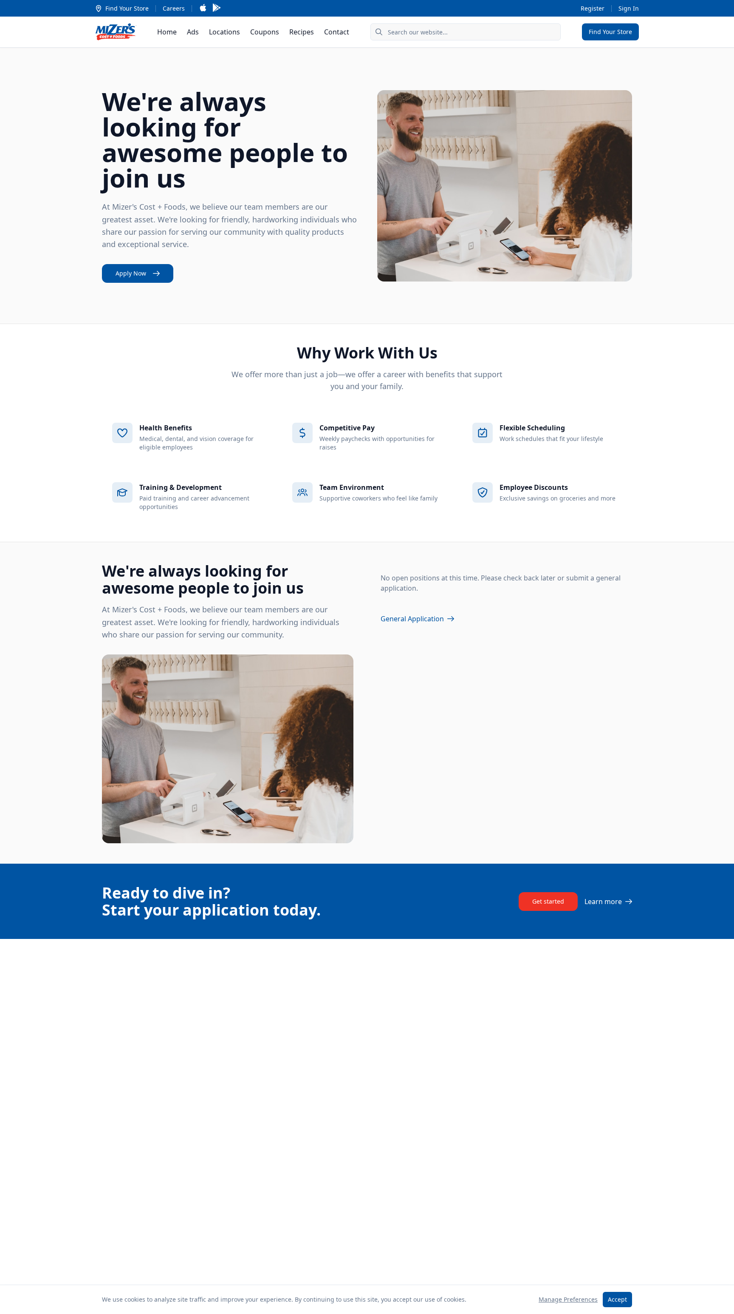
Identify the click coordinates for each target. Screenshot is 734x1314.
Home (167, 32)
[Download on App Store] (203, 8)
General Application (412, 618)
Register (592, 8)
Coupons (264, 32)
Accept (617, 1299)
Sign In (628, 8)
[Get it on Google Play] (216, 8)
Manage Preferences (568, 1299)
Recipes (301, 32)
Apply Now (131, 273)
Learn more (603, 901)
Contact (336, 32)
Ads (193, 32)
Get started (548, 901)
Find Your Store (127, 8)
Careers (174, 8)
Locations (224, 32)
